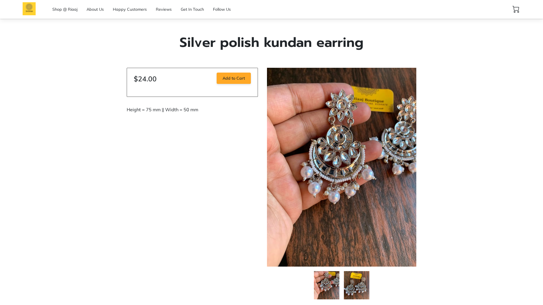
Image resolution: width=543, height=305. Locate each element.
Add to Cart (234, 78)
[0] (515, 9)
